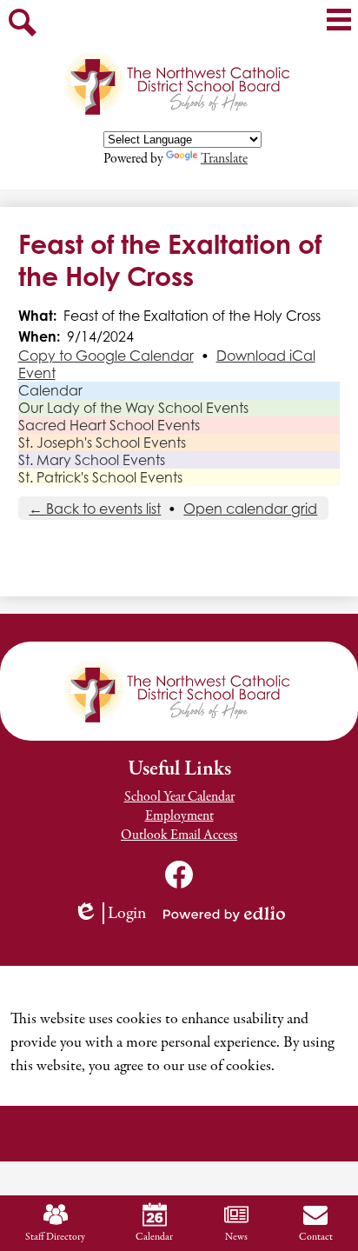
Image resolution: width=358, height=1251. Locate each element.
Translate (224, 159)
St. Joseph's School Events (102, 442)
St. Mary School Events (91, 460)
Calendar (50, 390)
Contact (316, 1237)
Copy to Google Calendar (106, 355)
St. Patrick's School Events (100, 477)
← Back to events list (95, 508)
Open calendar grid (250, 508)
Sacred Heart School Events (109, 425)
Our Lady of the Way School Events (133, 407)
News (236, 1237)
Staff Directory (55, 1237)
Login (115, 913)
